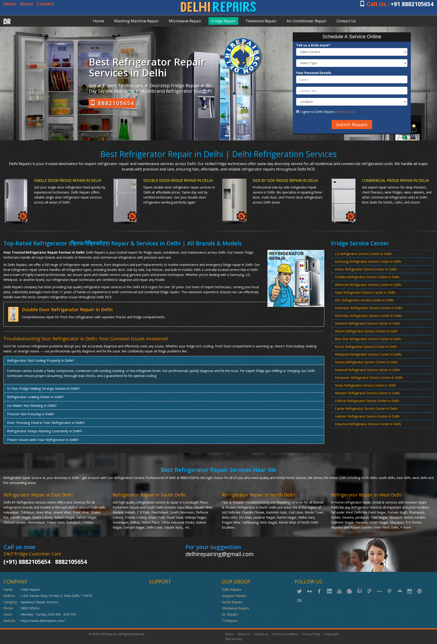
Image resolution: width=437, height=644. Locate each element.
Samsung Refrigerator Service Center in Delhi (368, 261)
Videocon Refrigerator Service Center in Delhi (368, 285)
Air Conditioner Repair (307, 20)
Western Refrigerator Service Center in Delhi (367, 393)
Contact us (261, 634)
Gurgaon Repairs (234, 595)
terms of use (344, 111)
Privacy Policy (311, 634)
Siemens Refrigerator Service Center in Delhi (367, 323)
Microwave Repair (185, 20)
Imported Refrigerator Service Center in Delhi (368, 424)
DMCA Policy (233, 639)
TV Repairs (230, 621)
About (26, 4)
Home (9, 4)
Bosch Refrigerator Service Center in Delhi (366, 346)
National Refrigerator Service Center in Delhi (367, 370)
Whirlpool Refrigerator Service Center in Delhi (368, 354)
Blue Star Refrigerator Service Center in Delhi (368, 339)
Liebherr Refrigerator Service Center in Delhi (367, 416)
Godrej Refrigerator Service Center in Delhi (366, 362)
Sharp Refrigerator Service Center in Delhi (365, 385)
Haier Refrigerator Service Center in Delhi (365, 292)
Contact (45, 4)
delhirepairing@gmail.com (219, 554)
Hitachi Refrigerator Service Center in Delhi (366, 331)
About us (244, 634)
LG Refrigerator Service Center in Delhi (363, 254)
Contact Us (346, 20)
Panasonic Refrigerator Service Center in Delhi (369, 377)
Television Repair (261, 20)
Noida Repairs (232, 602)
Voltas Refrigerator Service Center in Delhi (365, 269)
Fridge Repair (223, 20)
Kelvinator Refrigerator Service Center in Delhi (368, 308)
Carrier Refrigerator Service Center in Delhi (366, 408)
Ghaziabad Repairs (235, 608)
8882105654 (115, 103)
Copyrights (331, 634)
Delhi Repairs (231, 589)
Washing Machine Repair (136, 20)
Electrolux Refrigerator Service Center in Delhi (368, 315)
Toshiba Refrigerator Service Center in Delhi (367, 277)
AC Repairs (230, 614)
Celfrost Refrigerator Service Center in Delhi (367, 401)
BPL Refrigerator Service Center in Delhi (364, 300)
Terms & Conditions (285, 634)
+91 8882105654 (412, 4)
